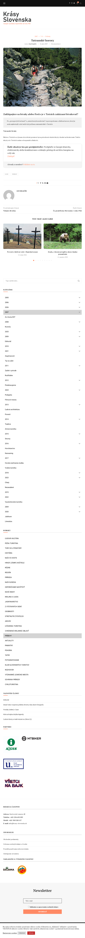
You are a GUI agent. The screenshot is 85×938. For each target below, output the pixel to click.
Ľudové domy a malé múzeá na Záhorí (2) (17, 719)
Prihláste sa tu (29, 164)
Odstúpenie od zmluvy (11, 854)
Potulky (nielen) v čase (11, 710)
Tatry (6, 174)
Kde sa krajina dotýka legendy (13, 714)
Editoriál (6, 700)
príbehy (14, 174)
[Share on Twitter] (42, 183)
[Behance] (74, 5)
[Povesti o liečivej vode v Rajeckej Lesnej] (22, 236)
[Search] (80, 3)
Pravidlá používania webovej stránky (16, 849)
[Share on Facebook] (40, 183)
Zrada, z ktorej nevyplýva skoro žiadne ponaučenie (62, 253)
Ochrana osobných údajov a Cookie (15, 844)
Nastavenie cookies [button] (10, 933)
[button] (6, 242)
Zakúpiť (10, 156)
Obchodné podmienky (10, 839)
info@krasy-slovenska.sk (18, 823)
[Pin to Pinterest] (45, 183)
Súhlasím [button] (31, 933)
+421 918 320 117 (15, 820)
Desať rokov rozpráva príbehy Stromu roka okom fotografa (23, 705)
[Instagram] (71, 5)
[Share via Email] (47, 183)
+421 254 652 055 (16, 817)
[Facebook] (69, 5)
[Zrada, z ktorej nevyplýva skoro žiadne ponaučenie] (63, 236)
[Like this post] (38, 183)
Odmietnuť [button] (22, 933)
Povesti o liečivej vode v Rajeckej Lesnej (22, 252)
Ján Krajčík (32, 44)
